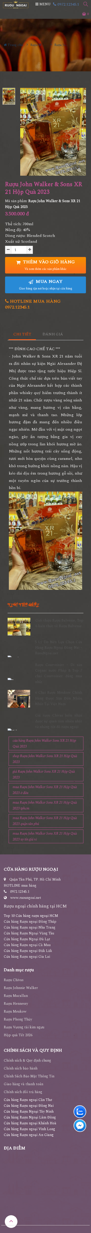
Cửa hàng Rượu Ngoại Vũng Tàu (29, 933)
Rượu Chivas (14, 980)
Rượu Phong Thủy (18, 1019)
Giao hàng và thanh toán (23, 1084)
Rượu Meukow (15, 1011)
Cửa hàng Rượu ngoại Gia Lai (27, 956)
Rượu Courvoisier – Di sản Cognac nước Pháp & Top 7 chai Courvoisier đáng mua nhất (58, 673)
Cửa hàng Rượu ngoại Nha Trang (29, 927)
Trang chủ (15, 44)
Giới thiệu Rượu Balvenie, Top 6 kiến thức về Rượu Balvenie (59, 623)
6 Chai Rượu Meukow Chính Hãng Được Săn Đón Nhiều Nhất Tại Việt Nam (58, 698)
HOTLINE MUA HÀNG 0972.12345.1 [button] (33, 304)
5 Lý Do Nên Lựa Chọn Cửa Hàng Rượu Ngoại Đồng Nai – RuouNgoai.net (58, 647)
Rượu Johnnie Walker (21, 988)
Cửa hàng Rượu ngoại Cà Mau (27, 945)
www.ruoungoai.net (25, 897)
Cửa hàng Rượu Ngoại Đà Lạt (27, 939)
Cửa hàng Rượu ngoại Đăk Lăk (28, 950)
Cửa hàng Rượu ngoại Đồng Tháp (30, 921)
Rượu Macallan (16, 995)
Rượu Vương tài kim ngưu (24, 1027)
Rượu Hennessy (16, 1003)
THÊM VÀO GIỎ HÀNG (48, 264)
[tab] (22, 334)
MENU (44, 4)
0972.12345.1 (67, 4)
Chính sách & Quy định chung (27, 1060)
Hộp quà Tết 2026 (18, 1035)
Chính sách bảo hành (20, 1068)
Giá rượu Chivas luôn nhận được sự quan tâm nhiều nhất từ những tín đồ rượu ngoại (58, 721)
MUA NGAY (45, 284)
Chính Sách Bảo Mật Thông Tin (29, 1076)
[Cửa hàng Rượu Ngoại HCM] (15, 4)
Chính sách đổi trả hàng (23, 1092)
